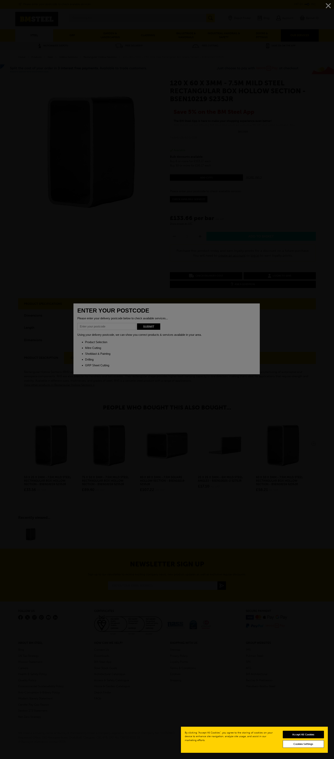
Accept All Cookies (303, 734)
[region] (254, 739)
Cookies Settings (303, 744)
